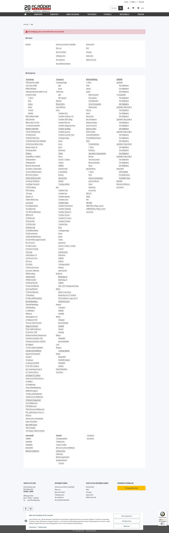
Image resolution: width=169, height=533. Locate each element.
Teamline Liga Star (64, 132)
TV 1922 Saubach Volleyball (34, 347)
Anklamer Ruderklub (32, 129)
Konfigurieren (126, 521)
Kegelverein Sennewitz (33, 354)
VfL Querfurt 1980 (31, 332)
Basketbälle (62, 357)
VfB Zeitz (28, 415)
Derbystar (59, 273)
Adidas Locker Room (64, 292)
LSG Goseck (29, 203)
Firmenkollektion (94, 144)
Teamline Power (63, 203)
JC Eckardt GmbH (31, 95)
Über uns (59, 48)
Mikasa (58, 335)
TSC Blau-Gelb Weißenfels (34, 394)
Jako (59, 85)
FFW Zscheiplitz (31, 428)
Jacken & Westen (94, 181)
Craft (57, 344)
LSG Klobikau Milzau (32, 230)
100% (132, 2)
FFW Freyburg (30, 190)
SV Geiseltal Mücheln (32, 286)
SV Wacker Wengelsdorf (33, 400)
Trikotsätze (59, 91)
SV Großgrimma (31, 209)
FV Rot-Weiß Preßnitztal (33, 329)
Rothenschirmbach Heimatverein (36, 335)
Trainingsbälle (121, 95)
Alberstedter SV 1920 (32, 122)
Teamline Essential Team (66, 135)
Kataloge (61, 332)
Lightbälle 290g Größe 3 (124, 107)
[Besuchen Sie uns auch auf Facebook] (25, 509)
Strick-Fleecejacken (95, 104)
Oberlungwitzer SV (32, 317)
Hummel (58, 304)
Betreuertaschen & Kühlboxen (65, 448)
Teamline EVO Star (64, 122)
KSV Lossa (29, 261)
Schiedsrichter (63, 169)
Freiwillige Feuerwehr (33, 184)
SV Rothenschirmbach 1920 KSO (36, 341)
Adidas (58, 289)
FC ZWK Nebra (30, 310)
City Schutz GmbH (31, 85)
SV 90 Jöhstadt (30, 218)
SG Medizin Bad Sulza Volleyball (36, 141)
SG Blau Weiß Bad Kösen (33, 236)
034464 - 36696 (28, 491)
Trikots (60, 153)
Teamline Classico (64, 215)
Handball (61, 313)
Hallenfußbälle (123, 172)
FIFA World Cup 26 (64, 301)
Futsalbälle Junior (124, 175)
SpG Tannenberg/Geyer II (34, 369)
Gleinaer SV (29, 196)
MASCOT (89, 193)
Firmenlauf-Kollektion (33, 181)
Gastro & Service (91, 125)
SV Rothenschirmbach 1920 (34, 338)
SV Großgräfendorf (32, 206)
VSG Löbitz (29, 264)
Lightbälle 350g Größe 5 (124, 156)
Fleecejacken (93, 98)
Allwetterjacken (94, 95)
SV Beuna (28, 153)
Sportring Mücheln (32, 289)
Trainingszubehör (64, 184)
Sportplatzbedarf (61, 460)
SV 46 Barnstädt (31, 135)
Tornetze (61, 463)
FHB (87, 199)
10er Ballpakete (124, 85)
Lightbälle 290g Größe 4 (124, 119)
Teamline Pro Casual (64, 218)
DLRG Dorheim (30, 119)
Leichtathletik (62, 172)
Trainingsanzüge (61, 82)
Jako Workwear (91, 169)
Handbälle (29, 441)
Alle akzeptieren (126, 516)
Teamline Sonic (63, 190)
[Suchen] (120, 8)
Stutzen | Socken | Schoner (67, 246)
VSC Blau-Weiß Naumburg (34, 298)
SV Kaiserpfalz (30, 221)
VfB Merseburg (30, 273)
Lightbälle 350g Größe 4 (124, 144)
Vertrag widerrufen (131, 488)
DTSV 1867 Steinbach (32, 366)
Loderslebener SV (31, 255)
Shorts (60, 156)
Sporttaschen (62, 178)
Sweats (30, 104)
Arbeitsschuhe (90, 132)
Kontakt (141, 2)
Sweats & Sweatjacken (96, 178)
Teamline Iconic (63, 199)
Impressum (32, 527)
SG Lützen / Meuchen (32, 270)
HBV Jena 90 (29, 215)
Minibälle (119, 181)
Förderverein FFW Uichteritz (35, 378)
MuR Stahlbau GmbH (32, 116)
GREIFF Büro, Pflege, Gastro (94, 206)
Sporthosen (62, 243)
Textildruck (90, 435)
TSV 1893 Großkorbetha (33, 212)
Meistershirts (60, 104)
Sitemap (88, 52)
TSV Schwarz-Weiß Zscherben (35, 431)
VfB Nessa (29, 313)
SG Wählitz (29, 381)
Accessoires (92, 190)
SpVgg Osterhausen (32, 326)
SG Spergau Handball (32, 363)
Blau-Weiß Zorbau (31, 425)
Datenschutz (42, 527)
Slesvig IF (29, 357)
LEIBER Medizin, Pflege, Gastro (96, 209)
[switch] (163, 523)
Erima (60, 88)
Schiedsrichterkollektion (33, 351)
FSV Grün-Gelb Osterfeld (33, 323)
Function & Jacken (94, 159)
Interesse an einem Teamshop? (66, 44)
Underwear (61, 150)
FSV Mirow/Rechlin (32, 283)
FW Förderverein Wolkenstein (35, 409)
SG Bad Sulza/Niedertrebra (34, 144)
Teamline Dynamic (64, 196)
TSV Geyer (29, 193)
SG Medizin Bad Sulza (32, 138)
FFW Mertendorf (31, 280)
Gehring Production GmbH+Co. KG (36, 91)
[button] (128, 8)
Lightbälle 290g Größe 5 (124, 132)
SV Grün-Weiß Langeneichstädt (36, 239)
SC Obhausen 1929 (31, 320)
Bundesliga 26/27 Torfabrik (67, 295)
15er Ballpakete (124, 88)
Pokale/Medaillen (61, 369)
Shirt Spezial (62, 98)
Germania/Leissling (32, 249)
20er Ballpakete (124, 91)
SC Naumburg (30, 295)
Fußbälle (61, 165)
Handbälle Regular (64, 360)
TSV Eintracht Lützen (32, 267)
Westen (88, 110)
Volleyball (61, 320)
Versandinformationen (63, 63)
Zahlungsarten (60, 56)
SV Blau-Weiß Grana (32, 199)
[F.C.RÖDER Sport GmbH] (25, 14)
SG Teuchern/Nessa (32, 372)
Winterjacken (93, 107)
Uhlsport (58, 347)
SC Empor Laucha (31, 246)
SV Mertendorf (30, 277)
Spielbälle (119, 82)
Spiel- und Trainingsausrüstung (68, 286)
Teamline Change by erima (66, 125)
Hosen (60, 144)
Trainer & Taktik (61, 445)
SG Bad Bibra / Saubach (33, 156)
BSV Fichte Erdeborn (32, 175)
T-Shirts (30, 98)
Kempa (58, 354)
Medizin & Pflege (91, 122)
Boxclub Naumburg (32, 301)
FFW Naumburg (30, 307)
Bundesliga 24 (62, 277)
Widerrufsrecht (91, 60)
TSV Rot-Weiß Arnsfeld (33, 132)
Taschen (30, 110)
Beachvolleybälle (63, 341)
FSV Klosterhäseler (32, 233)
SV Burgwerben (30, 162)
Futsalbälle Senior (124, 178)
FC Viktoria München (32, 292)
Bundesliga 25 (62, 280)
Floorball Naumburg (32, 304)
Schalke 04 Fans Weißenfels (34, 397)
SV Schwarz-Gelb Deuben (33, 169)
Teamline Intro (63, 113)
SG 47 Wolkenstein (31, 403)
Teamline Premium (64, 221)
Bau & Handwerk (91, 119)
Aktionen (59, 101)
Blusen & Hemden (94, 162)
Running (60, 175)
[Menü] (166, 512)
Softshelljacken (93, 101)
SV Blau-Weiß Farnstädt (33, 178)
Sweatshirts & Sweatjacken (97, 153)
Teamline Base (63, 224)
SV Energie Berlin (31, 150)
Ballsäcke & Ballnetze (123, 184)
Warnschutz (90, 116)
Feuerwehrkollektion (92, 135)
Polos (29, 101)
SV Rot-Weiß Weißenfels (33, 387)
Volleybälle (61, 338)
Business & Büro (91, 129)
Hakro (88, 141)
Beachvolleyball (63, 323)
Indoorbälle (120, 169)
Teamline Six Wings (64, 129)
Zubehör (30, 113)
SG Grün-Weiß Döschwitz (33, 172)
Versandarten (60, 60)
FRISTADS (89, 203)
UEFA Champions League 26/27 (68, 298)
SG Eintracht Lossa (31, 258)
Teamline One (62, 193)
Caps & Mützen (60, 107)
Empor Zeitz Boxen (31, 421)
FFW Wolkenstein (31, 406)
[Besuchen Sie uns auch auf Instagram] (31, 509)
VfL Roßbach (29, 344)
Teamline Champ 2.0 (64, 212)
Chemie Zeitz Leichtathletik (34, 418)
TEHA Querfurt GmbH (32, 82)
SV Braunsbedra (31, 159)
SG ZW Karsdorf (31, 224)
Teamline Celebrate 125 (65, 116)
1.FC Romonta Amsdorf (33, 125)
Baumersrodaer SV (31, 147)
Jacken (30, 107)
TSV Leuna (29, 252)
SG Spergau (29, 360)
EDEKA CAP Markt (31, 88)
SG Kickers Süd (30, 227)
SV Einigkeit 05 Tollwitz (33, 375)
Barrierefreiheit (61, 52)
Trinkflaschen (60, 441)
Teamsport (61, 307)
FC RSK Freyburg (31, 187)
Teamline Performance (65, 206)
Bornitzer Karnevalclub (33, 165)
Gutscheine (59, 372)
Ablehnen (127, 526)
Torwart (61, 162)
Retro (60, 227)
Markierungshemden (62, 457)
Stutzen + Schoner (64, 159)
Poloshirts (92, 150)
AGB (87, 48)
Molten (58, 317)
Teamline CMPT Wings (65, 119)
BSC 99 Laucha (30, 243)
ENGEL (88, 196)
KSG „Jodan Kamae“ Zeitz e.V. (35, 412)
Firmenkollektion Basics (93, 138)
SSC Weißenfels (31, 384)
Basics (60, 147)
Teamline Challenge (64, 209)
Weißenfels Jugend (32, 391)
